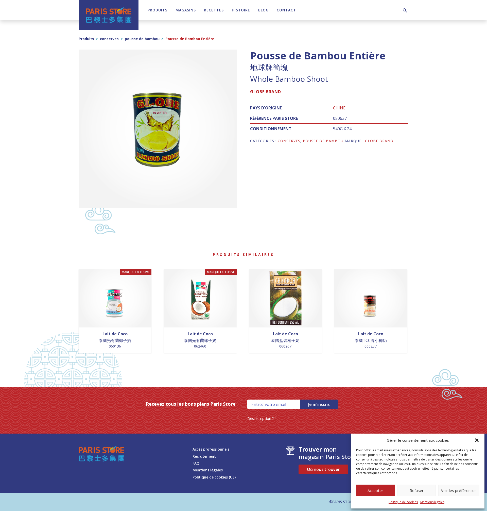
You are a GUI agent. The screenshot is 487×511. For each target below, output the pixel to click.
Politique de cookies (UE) (214, 477)
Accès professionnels (211, 449)
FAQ (196, 463)
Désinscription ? (260, 418)
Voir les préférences (459, 490)
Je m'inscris (319, 404)
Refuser (417, 490)
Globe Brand (265, 91)
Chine (339, 108)
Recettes (214, 10)
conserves (109, 38)
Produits (157, 10)
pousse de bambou (142, 38)
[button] (476, 440)
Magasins (186, 10)
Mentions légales (432, 502)
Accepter (375, 490)
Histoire (241, 10)
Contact (286, 10)
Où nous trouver (323, 469)
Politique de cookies (403, 502)
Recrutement (204, 456)
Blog (263, 10)
